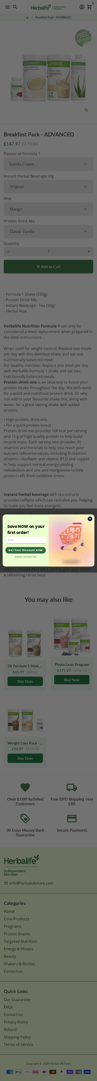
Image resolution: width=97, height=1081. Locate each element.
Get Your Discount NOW (25, 550)
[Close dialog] (90, 519)
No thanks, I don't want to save (25, 557)
